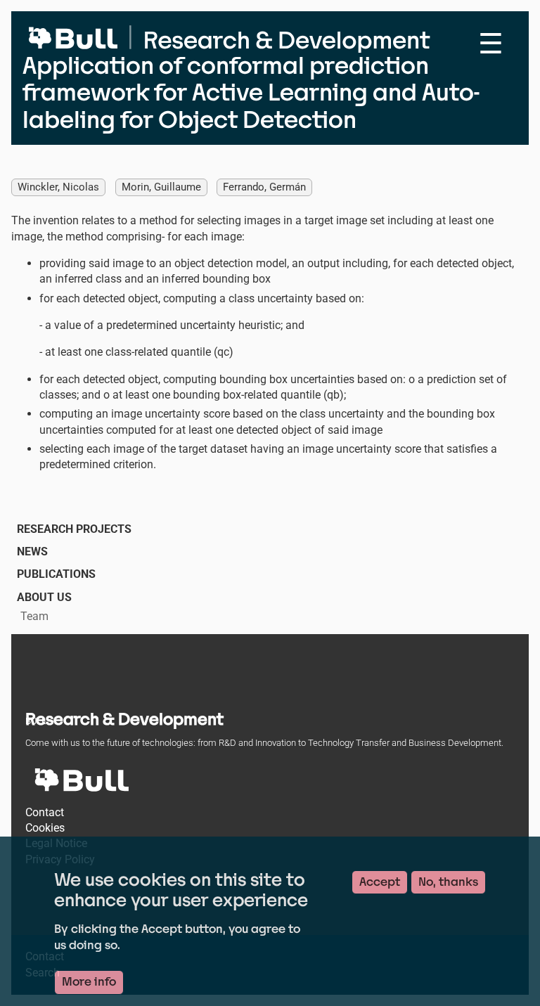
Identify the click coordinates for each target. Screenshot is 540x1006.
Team (34, 616)
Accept (379, 882)
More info (89, 981)
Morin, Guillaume (161, 187)
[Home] (254, 35)
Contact (44, 812)
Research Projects (74, 529)
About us (44, 597)
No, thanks (448, 882)
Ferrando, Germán (264, 187)
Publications (56, 574)
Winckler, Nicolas (58, 187)
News (32, 551)
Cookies (45, 827)
